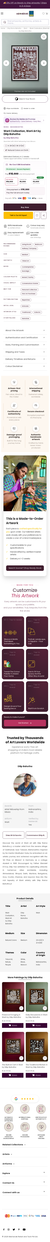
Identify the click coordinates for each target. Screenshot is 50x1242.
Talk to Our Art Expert (18, 215)
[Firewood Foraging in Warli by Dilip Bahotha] (13, 997)
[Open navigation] (5, 13)
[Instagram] (8, 1230)
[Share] (43, 215)
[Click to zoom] (44, 37)
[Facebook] (3, 1230)
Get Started (23, 723)
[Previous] (6, 63)
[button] (25, 120)
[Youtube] (24, 1230)
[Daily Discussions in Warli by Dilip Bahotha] (37, 997)
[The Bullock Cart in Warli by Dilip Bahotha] (13, 1046)
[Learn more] (22, 108)
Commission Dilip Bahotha (37, 835)
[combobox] (25, 22)
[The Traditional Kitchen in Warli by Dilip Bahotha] (37, 1046)
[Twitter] (14, 1230)
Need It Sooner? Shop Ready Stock (25, 568)
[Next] (44, 63)
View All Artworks (13, 835)
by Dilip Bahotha (11, 138)
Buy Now (25, 207)
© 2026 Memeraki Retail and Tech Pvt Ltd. (20, 1236)
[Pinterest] (19, 1230)
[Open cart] (47, 13)
